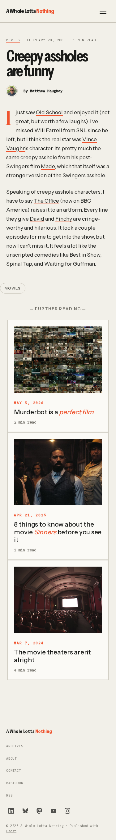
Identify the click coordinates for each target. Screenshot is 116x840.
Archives (14, 746)
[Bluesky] (25, 811)
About (11, 759)
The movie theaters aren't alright (52, 656)
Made (48, 166)
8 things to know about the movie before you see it (57, 532)
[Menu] (103, 11)
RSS (9, 795)
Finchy (63, 218)
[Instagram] (67, 811)
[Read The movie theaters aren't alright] (58, 600)
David (37, 218)
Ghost (11, 831)
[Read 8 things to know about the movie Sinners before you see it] (58, 472)
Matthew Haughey (46, 90)
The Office (46, 200)
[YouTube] (53, 811)
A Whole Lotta (30, 11)
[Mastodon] (39, 811)
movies (13, 40)
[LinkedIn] (11, 811)
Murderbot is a (53, 412)
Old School (49, 112)
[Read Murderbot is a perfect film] (58, 359)
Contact (13, 771)
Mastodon (14, 783)
